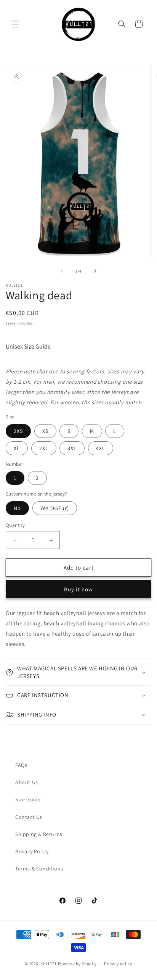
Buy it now (78, 589)
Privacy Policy (31, 851)
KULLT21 (48, 963)
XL (17, 448)
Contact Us (28, 817)
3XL (72, 448)
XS (45, 431)
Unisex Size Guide (28, 346)
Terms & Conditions (39, 868)
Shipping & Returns (38, 834)
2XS (18, 431)
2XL (43, 448)
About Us (26, 782)
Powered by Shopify (77, 963)
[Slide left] (61, 271)
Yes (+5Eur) (54, 508)
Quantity (15, 525)
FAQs (21, 765)
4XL (100, 448)
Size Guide (28, 799)
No (17, 508)
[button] (15, 24)
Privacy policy (118, 963)
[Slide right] (95, 271)
